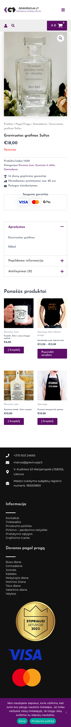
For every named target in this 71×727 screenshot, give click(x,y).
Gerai (22, 721)
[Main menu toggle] (63, 10)
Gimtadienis (40, 124)
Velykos (11, 593)
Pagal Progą (23, 124)
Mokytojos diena (17, 578)
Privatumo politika (19, 526)
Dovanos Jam (26, 165)
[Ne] (66, 713)
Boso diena (13, 562)
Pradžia (8, 124)
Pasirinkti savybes (47, 354)
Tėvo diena (13, 586)
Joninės (11, 570)
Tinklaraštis (13, 522)
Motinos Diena (16, 582)
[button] (13, 26)
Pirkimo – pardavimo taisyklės (26, 530)
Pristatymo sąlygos (19, 534)
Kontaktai (12, 518)
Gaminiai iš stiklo (45, 165)
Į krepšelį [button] (14, 349)
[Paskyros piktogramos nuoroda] (5, 26)
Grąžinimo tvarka (18, 538)
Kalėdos (11, 574)
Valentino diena (16, 590)
